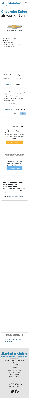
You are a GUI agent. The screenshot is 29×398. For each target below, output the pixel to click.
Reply (16, 113)
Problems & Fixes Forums (14, 370)
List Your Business (14, 364)
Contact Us (17, 386)
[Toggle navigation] (25, 3)
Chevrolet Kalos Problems (16, 196)
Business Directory (14, 376)
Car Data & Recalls (14, 372)
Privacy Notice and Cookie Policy (12, 384)
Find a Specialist (14, 374)
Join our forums (15, 168)
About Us (14, 362)
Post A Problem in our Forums (14, 360)
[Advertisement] (14, 60)
